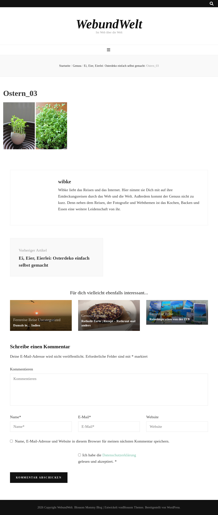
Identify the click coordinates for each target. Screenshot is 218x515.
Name (15, 417)
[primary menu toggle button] (109, 50)
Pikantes (100, 315)
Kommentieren (21, 369)
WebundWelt (109, 24)
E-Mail (84, 417)
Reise (33, 320)
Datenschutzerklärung (119, 455)
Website (152, 417)
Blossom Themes (133, 507)
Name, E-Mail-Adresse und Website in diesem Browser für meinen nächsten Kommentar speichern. (92, 441)
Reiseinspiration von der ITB (169, 319)
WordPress (173, 507)
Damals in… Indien (26, 325)
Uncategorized (49, 320)
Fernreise (20, 320)
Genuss (77, 65)
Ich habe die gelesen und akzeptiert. (107, 458)
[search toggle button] (212, 4)
